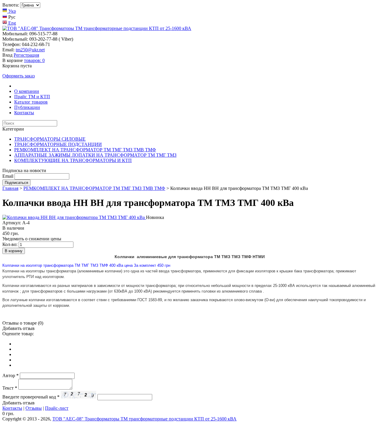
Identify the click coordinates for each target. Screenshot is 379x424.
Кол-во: (9, 244)
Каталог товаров (31, 101)
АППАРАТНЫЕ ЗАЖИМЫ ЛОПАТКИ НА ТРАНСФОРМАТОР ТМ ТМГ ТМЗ (95, 155)
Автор (10, 375)
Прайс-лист (56, 408)
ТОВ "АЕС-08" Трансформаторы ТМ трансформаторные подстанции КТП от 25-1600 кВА (144, 418)
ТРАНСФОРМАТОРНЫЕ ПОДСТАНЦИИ (58, 144)
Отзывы (33, 408)
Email (7, 176)
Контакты (24, 112)
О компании (26, 91)
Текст (9, 387)
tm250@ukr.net (30, 49)
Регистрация (26, 55)
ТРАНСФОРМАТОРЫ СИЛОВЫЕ (50, 139)
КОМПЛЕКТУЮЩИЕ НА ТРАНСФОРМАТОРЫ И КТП (73, 160)
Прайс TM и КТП (32, 96)
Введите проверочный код (31, 396)
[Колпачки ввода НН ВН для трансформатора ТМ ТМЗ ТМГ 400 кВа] (74, 217)
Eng (11, 23)
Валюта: (10, 4)
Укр (11, 11)
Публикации (27, 107)
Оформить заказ (18, 75)
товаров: (34, 60)
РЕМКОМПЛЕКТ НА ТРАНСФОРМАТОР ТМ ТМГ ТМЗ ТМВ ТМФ (85, 149)
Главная (10, 188)
